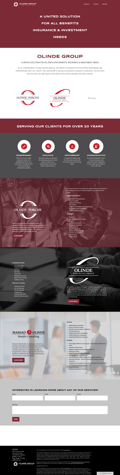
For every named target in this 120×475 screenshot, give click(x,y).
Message (15, 405)
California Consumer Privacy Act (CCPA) (80, 462)
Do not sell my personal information (76, 463)
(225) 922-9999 (20, 451)
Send (16, 419)
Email (46, 394)
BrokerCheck (67, 450)
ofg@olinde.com (16, 460)
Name (14, 394)
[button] (86, 4)
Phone (79, 394)
